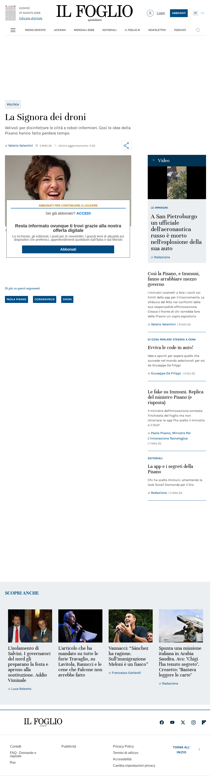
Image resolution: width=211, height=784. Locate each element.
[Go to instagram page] (193, 722)
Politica (13, 104)
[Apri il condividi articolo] (126, 145)
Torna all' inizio (181, 749)
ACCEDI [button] (83, 213)
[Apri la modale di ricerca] (198, 30)
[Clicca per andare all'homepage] (43, 722)
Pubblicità (68, 746)
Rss (13, 762)
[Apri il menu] (13, 30)
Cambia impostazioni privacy (134, 765)
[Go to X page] (183, 722)
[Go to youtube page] (172, 722)
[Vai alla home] (94, 13)
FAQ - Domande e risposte (23, 754)
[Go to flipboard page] (204, 722)
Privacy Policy (123, 746)
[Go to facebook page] (162, 722)
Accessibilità (122, 759)
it (195, 13)
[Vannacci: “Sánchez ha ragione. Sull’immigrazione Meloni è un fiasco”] (131, 626)
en (202, 13)
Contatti (15, 746)
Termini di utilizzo (125, 753)
